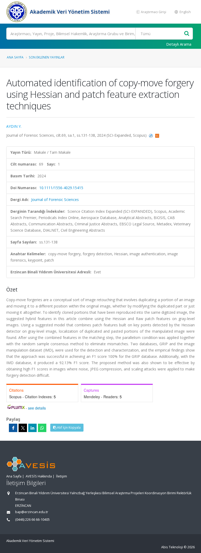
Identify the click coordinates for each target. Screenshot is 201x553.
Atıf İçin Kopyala (68, 427)
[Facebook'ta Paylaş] (13, 428)
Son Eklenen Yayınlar (46, 57)
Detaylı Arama (178, 44)
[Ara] (187, 34)
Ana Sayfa (15, 57)
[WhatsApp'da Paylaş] (42, 428)
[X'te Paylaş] (23, 428)
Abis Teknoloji (172, 547)
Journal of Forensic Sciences (55, 199)
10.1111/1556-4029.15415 (61, 187)
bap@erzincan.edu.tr (31, 512)
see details (37, 408)
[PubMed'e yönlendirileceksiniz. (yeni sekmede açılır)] (151, 135)
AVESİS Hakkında (39, 476)
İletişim (61, 476)
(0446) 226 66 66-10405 (32, 519)
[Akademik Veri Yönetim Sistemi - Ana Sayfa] (17, 12)
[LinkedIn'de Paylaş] (32, 428)
